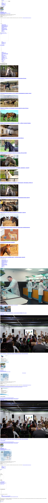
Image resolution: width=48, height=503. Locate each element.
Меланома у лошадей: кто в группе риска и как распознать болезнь (13, 78)
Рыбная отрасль (3, 55)
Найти (9, 1)
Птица (2, 54)
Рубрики (3, 0)
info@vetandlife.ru (2, 45)
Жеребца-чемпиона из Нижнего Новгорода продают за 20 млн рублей (13, 152)
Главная (3, 61)
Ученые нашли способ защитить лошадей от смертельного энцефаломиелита (15, 227)
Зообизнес (3, 27)
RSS (2, 495)
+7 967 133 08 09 (2, 44)
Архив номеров (3, 4)
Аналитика (3, 30)
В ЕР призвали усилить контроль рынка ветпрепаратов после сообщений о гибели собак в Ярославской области (13, 386)
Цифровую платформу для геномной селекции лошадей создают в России (14, 108)
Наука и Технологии (4, 28)
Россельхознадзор (4, 42)
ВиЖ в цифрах (3, 59)
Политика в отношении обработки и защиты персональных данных (10, 496)
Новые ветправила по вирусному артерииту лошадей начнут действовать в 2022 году (16, 182)
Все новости (3, 31)
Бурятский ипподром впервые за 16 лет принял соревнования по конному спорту (15, 93)
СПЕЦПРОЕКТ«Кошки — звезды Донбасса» (3, 314)
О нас (2, 2)
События (3, 60)
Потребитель (3, 57)
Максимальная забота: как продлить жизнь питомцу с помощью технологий (9, 398)
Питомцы (1, 305)
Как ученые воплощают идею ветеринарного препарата (7, 397)
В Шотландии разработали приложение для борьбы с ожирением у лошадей (14, 167)
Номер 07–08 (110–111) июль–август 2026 (5, 13)
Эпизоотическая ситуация (5, 53)
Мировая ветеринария (4, 264)
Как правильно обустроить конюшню (7, 242)
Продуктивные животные (5, 26)
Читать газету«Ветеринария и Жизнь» (3, 12)
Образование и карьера (4, 29)
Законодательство (4, 24)
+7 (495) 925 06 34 (2, 481)
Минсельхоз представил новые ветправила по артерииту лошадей (13, 212)
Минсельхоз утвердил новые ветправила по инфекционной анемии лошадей (15, 197)
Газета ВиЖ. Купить (3, 489)
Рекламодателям (4, 43)
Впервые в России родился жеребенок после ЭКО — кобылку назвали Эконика (15, 123)
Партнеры (3, 3)
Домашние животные (4, 262)
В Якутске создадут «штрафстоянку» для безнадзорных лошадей (12, 257)
